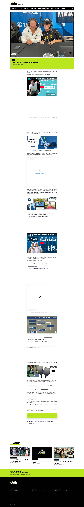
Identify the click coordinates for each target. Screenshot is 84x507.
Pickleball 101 (26, 8)
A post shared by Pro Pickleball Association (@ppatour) (39, 186)
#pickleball (36, 214)
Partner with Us (57, 489)
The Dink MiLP (63, 8)
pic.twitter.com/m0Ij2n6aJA (32, 266)
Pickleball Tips (33, 8)
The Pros (20, 8)
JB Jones (14, 64)
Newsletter (57, 8)
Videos (43, 8)
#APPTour (29, 386)
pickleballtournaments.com (31, 155)
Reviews (39, 8)
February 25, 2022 (44, 216)
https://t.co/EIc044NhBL (42, 214)
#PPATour (50, 337)
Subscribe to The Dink (30, 423)
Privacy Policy (12, 499)
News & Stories (14, 8)
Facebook (48, 74)
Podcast (48, 8)
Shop (52, 8)
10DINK (28, 133)
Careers (64, 497)
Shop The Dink (13, 489)
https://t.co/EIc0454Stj (35, 386)
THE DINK (39, 193)
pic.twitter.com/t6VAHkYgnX (39, 339)
